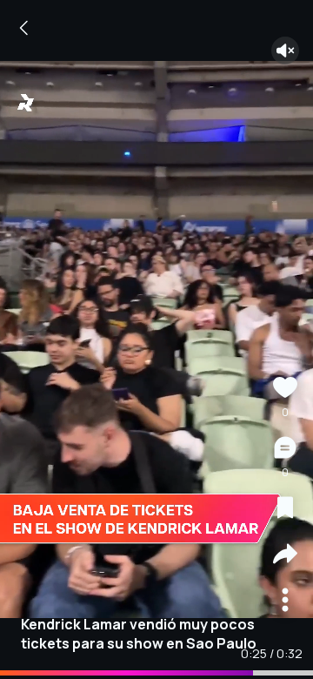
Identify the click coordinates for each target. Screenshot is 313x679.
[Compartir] (285, 556)
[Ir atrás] (24, 27)
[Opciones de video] (285, 602)
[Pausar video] (156, 339)
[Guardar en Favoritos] (285, 510)
